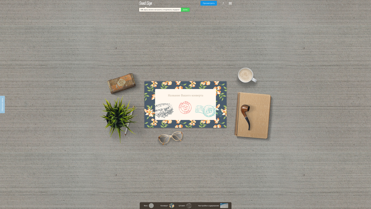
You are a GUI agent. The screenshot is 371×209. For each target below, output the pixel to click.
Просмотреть (209, 3)
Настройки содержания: (208, 205)
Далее (185, 10)
